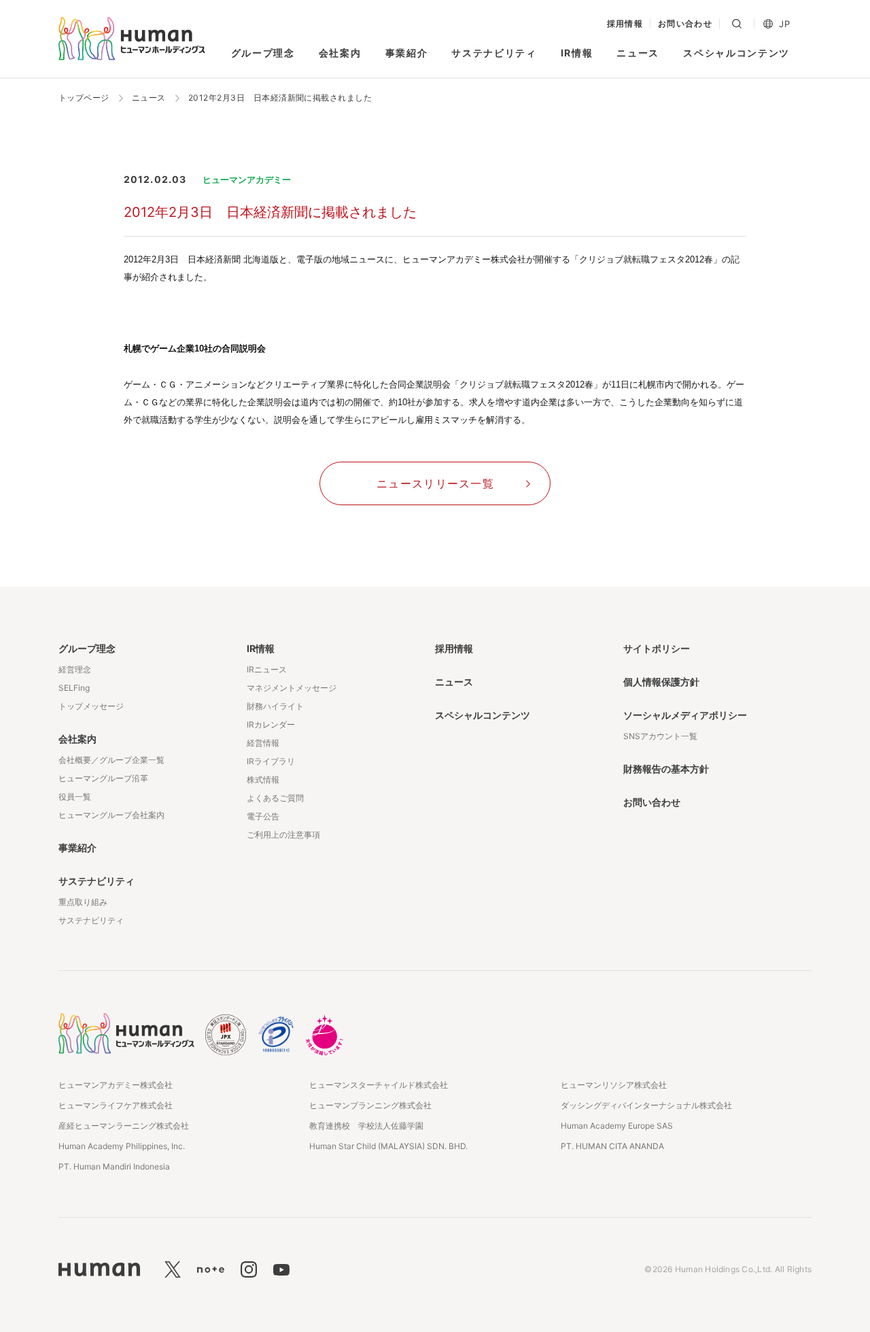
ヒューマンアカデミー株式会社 (115, 1085)
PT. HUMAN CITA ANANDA (612, 1146)
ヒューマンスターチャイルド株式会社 (378, 1085)
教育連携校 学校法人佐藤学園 (366, 1126)
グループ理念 (263, 52)
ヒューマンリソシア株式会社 (614, 1085)
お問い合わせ (685, 24)
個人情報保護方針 (661, 681)
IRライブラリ (271, 761)
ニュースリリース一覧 (435, 483)
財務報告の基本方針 (666, 768)
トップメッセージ (91, 706)
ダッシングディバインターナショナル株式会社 (646, 1105)
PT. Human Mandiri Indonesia (114, 1166)
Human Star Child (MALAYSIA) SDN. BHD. (388, 1146)
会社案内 (340, 52)
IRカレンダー (271, 724)
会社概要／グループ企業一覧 (111, 760)
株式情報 (263, 779)
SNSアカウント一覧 (660, 736)
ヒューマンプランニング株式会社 (370, 1105)
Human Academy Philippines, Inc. (121, 1146)
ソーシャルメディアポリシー (685, 715)
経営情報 (263, 743)
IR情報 (577, 52)
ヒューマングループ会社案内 (111, 815)
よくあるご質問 (275, 798)
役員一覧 (74, 796)
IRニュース (267, 669)
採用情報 (625, 24)
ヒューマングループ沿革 (103, 778)
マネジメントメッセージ (291, 688)
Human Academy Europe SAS (617, 1126)
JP (784, 24)
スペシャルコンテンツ (736, 52)
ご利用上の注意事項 (283, 835)
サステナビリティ (493, 52)
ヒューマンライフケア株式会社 (115, 1105)
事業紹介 (406, 52)
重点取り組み (82, 902)
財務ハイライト (275, 706)
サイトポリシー (656, 648)
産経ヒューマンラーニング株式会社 (123, 1126)
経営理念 (74, 669)
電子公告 (263, 816)
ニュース (637, 52)
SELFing (74, 688)
